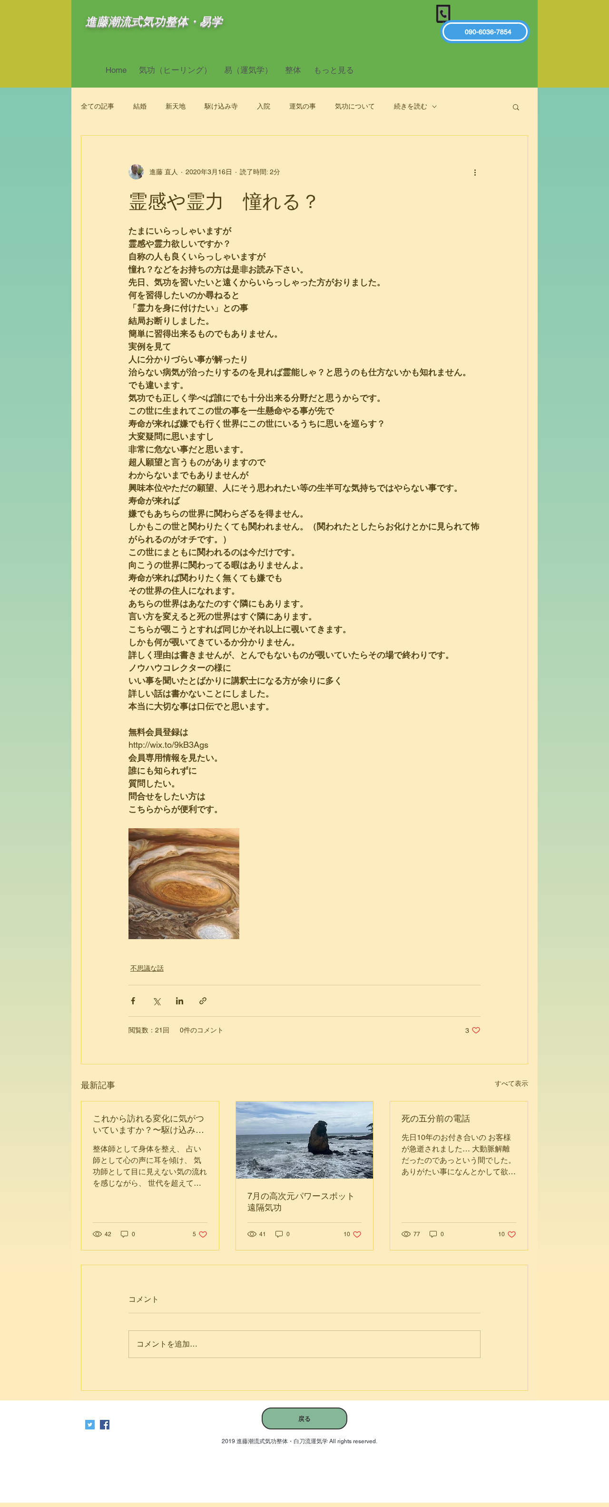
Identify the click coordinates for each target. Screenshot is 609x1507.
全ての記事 (97, 106)
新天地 (176, 106)
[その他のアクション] (475, 172)
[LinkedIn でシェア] (179, 1000)
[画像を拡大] (183, 883)
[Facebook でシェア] (133, 1000)
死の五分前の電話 (436, 1118)
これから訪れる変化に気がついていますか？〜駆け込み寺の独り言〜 (148, 1124)
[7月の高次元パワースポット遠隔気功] (304, 1140)
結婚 (140, 106)
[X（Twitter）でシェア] (156, 1000)
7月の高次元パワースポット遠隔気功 (301, 1201)
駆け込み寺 (221, 106)
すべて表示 (511, 1083)
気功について (355, 106)
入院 (263, 106)
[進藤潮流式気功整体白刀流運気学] (104, 1424)
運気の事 (302, 106)
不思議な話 (147, 968)
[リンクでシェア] (202, 1000)
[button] (516, 106)
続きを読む (410, 106)
